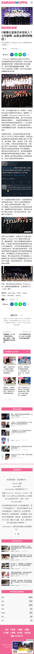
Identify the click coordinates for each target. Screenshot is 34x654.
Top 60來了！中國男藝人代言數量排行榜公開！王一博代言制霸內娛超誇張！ (21, 565)
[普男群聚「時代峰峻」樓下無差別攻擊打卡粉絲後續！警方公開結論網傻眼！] (5, 583)
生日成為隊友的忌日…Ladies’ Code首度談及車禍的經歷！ (25, 336)
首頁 (6, 629)
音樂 (13, 28)
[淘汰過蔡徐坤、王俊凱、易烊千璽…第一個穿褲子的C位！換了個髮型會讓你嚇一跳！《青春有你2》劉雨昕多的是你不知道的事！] (5, 441)
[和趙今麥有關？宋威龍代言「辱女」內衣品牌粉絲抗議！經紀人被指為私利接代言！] (5, 549)
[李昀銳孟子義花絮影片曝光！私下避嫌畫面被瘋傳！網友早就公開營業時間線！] (5, 557)
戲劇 (2, 605)
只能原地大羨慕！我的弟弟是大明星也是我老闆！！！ (21, 447)
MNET (7, 299)
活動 (20, 633)
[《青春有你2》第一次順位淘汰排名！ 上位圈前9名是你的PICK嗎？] (5, 433)
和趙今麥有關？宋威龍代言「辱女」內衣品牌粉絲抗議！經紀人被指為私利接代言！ (21, 548)
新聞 (3, 28)
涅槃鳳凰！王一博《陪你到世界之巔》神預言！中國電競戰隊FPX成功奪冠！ (9, 338)
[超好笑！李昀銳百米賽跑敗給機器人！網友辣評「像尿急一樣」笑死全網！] (24, 360)
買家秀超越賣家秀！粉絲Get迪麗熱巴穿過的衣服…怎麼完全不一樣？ (21, 573)
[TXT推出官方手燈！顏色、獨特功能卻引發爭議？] (5, 457)
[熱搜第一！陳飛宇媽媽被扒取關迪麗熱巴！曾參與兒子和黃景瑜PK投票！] (9, 381)
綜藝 (8, 28)
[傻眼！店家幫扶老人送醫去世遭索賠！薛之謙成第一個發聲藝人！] (9, 360)
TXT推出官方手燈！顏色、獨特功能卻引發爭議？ (21, 455)
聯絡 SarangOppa (17, 636)
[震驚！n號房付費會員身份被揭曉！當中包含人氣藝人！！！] (5, 417)
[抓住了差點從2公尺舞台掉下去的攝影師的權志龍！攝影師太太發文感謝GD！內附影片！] (24, 381)
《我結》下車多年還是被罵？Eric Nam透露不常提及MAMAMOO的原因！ (21, 423)
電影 (2, 616)
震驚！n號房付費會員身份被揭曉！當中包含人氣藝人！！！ (21, 415)
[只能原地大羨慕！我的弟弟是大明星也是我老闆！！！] (5, 449)
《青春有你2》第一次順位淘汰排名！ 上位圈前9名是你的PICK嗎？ (22, 431)
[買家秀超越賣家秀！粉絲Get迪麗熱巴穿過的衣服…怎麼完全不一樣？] (5, 575)
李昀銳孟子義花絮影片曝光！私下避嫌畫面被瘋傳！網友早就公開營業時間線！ (21, 556)
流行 (2, 620)
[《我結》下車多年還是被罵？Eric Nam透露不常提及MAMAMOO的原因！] (5, 425)
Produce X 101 (12, 299)
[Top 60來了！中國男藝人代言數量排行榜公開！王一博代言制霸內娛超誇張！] (5, 566)
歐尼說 (3, 613)
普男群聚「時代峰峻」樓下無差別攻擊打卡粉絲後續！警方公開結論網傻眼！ (21, 582)
